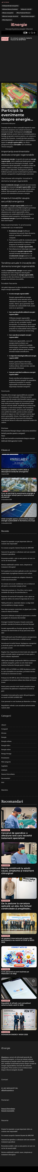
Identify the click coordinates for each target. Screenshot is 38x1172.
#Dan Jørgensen (7, 20)
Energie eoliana (6, 741)
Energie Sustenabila (7, 1111)
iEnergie (19, 24)
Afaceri (3, 725)
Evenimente (5, 758)
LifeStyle (4, 770)
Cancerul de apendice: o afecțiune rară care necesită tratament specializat (23, 39)
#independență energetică (10, 6)
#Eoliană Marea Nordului (10, 9)
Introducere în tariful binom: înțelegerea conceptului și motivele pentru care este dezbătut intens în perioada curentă (18, 645)
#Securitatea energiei (27, 16)
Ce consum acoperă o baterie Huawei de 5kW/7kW (17, 548)
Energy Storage (6, 754)
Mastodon (4, 790)
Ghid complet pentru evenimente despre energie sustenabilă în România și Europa (18, 520)
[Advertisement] (19, 61)
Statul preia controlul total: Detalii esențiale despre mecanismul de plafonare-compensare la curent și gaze (18, 688)
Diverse (3, 733)
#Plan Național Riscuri (23, 13)
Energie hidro (5, 745)
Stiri (2, 782)
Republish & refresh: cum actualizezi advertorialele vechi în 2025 (16, 1004)
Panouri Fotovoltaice (8, 1109)
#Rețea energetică (7, 13)
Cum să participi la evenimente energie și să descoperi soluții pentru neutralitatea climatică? (18, 495)
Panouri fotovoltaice (8, 774)
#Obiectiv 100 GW (26, 9)
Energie (3, 737)
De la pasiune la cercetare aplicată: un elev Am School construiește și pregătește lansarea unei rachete (16, 907)
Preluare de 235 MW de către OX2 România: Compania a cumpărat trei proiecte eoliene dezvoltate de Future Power (19, 680)
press (13, 123)
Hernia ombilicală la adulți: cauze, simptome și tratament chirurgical (17, 871)
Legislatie (4, 766)
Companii (4, 729)
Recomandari (5, 778)
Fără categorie (6, 762)
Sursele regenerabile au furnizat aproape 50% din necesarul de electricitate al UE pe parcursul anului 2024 (18, 630)
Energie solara (6, 749)
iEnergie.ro (5, 1057)
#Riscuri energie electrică (10, 16)
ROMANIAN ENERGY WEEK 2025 (14, 1034)
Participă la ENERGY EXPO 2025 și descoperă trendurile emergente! (15, 471)
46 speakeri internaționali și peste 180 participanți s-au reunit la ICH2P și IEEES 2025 (17, 940)
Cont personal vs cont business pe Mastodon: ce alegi (18, 701)
